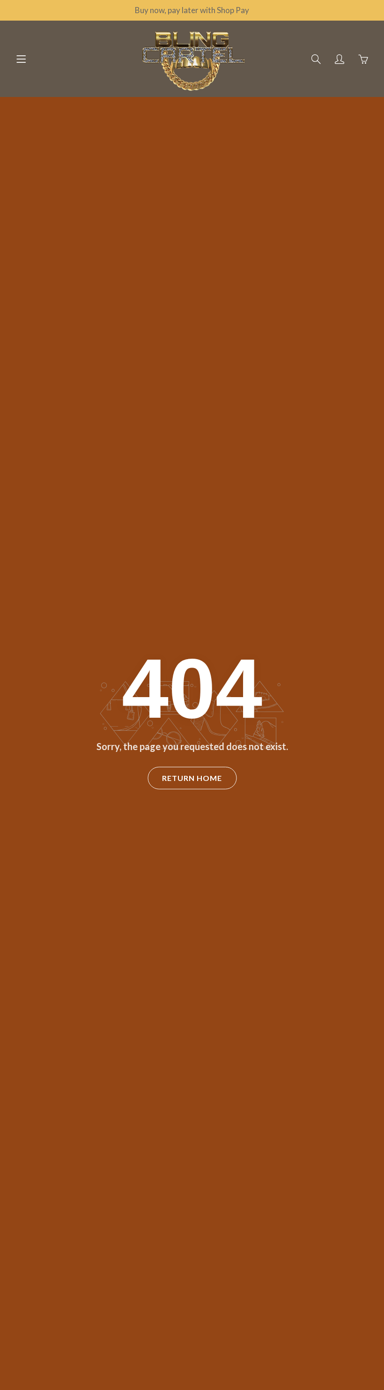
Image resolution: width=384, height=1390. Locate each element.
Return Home (192, 777)
